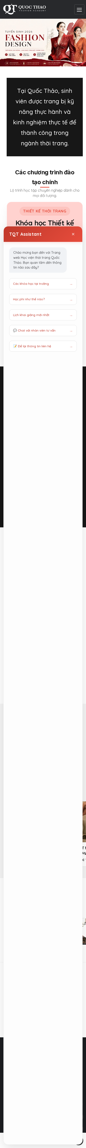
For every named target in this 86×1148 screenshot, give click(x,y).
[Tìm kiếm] (74, 102)
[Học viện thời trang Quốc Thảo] (24, 9)
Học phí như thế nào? (29, 299)
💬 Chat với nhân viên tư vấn (34, 330)
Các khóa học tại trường (31, 283)
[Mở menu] (79, 9)
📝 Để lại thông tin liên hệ (32, 346)
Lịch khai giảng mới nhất (31, 315)
